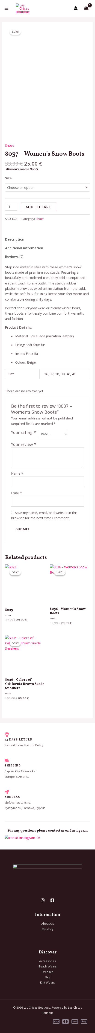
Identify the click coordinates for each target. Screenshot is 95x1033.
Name (17, 473)
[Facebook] (52, 900)
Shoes (9, 145)
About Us (47, 923)
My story (47, 929)
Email (16, 493)
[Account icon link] (76, 8)
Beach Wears (48, 966)
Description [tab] (14, 239)
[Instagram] (43, 900)
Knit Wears (47, 982)
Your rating (23, 432)
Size (8, 178)
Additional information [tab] (24, 248)
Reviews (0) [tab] (14, 256)
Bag (47, 977)
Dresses (47, 972)
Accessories (47, 961)
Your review (23, 444)
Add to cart (38, 206)
